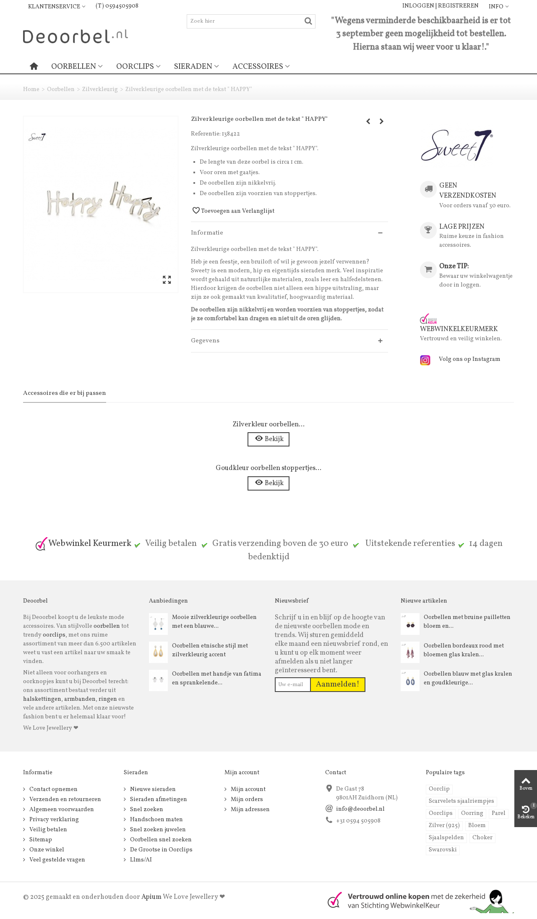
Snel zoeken (146, 810)
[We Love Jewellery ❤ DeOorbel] (75, 36)
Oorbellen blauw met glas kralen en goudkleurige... (468, 678)
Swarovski (443, 850)
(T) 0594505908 (117, 6)
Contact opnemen (53, 790)
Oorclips (135, 66)
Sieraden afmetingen (158, 800)
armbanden (80, 699)
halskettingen (42, 699)
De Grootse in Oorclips (161, 850)
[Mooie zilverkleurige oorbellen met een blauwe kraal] (158, 624)
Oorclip (439, 789)
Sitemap (40, 840)
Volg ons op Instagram (470, 359)
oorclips (54, 635)
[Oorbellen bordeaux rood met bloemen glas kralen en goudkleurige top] (410, 652)
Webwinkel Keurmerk (89, 544)
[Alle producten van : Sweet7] (457, 145)
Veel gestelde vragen (56, 860)
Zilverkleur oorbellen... (268, 424)
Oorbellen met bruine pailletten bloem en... (467, 622)
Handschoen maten (156, 820)
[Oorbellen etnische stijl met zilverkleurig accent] (158, 652)
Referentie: (206, 134)
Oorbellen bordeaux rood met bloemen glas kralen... (464, 650)
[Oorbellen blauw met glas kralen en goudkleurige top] (410, 680)
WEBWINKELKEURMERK (459, 329)
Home (31, 90)
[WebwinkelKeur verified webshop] (416, 900)
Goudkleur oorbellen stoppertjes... (268, 468)
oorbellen (106, 626)
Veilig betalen (47, 830)
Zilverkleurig (100, 90)
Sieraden (193, 66)
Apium (151, 897)
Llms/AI (140, 860)
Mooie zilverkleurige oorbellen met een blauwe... (214, 622)
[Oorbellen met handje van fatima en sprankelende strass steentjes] (158, 680)
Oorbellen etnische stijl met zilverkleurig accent (210, 650)
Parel (499, 813)
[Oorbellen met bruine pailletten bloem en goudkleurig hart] (410, 624)
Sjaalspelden (446, 838)
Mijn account (247, 790)
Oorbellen (73, 66)
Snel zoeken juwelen (157, 830)
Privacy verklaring (53, 820)
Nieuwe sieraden (152, 790)
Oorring (472, 813)
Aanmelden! (338, 684)
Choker (482, 838)
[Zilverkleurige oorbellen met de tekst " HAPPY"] (100, 204)
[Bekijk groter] (167, 280)
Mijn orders (246, 800)
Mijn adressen (249, 810)
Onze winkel (46, 850)
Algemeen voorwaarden (61, 810)
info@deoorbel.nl (360, 809)
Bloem (477, 826)
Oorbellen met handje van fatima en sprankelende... (216, 678)
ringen (108, 699)
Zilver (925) (444, 826)
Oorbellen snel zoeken (160, 840)
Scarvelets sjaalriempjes (461, 801)
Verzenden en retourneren (64, 800)
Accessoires (257, 66)
